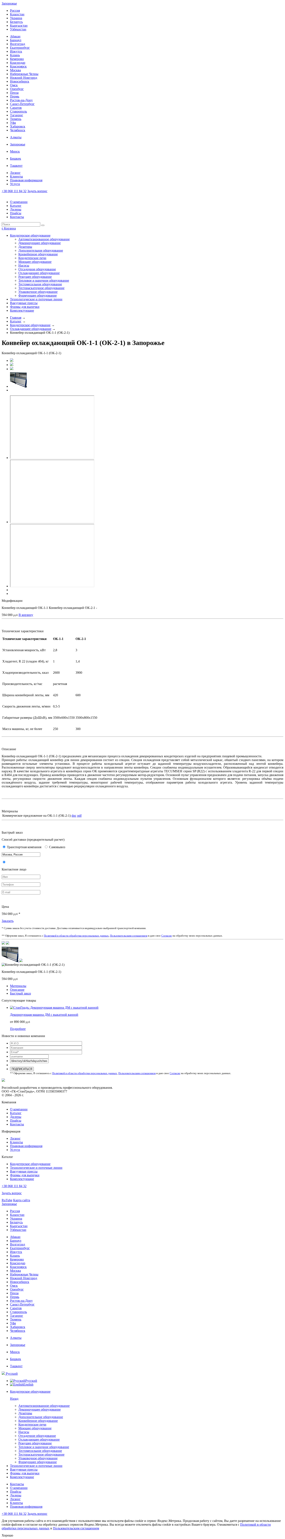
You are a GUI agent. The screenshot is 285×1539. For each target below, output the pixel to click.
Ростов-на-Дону (21, 100)
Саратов (16, 107)
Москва (15, 70)
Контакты (17, 217)
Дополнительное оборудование (40, 250)
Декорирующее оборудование (39, 243)
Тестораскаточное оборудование (41, 288)
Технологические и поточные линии (36, 299)
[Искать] (42, 225)
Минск (15, 151)
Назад (14, 1398)
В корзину (26, 615)
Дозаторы (25, 246)
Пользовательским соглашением (128, 935)
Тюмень (15, 119)
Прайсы (15, 213)
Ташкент (16, 165)
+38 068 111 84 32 (14, 191)
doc (74, 815)
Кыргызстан (19, 25)
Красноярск (18, 66)
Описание (17, 989)
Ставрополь (18, 111)
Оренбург (17, 89)
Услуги (15, 184)
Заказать (8, 921)
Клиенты (16, 176)
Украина (16, 18)
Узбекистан (18, 29)
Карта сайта (21, 1200)
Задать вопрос (37, 191)
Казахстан (17, 14)
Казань (15, 55)
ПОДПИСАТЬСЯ (22, 1069)
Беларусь (16, 22)
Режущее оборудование (35, 276)
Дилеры (15, 209)
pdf (79, 815)
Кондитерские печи (32, 258)
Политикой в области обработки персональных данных (76, 935)
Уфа (13, 122)
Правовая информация (26, 180)
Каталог (15, 205)
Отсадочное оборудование (37, 269)
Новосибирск (19, 81)
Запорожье (9, 3)
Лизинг (15, 172)
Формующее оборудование (37, 295)
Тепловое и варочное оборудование (43, 280)
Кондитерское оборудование (30, 235)
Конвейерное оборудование (38, 254)
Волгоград (17, 44)
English (28, 1384)
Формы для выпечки (24, 307)
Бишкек (15, 158)
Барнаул (15, 40)
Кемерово (17, 59)
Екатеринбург (20, 47)
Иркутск (16, 51)
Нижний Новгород (23, 77)
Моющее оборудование (35, 261)
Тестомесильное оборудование (40, 284)
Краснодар (17, 62)
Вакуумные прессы (24, 303)
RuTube (7, 1200)
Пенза (14, 92)
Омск (14, 85)
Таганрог (16, 115)
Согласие (166, 935)
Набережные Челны (24, 74)
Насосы (23, 265)
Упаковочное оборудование (38, 292)
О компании (19, 202)
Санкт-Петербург (22, 104)
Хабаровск (17, 126)
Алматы (15, 137)
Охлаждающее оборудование (39, 273)
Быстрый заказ (20, 993)
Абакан (15, 36)
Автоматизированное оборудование (44, 239)
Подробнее (18, 1029)
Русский (11, 1373)
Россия (15, 10)
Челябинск (17, 130)
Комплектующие (22, 310)
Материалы (18, 986)
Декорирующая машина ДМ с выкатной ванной (44, 1014)
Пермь (14, 96)
